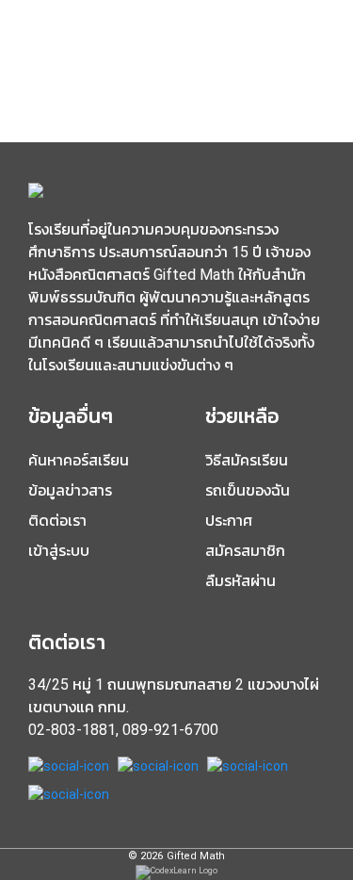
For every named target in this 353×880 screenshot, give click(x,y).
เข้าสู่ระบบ (58, 551)
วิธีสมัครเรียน (246, 460)
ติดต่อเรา (57, 521)
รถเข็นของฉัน (247, 490)
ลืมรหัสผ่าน (240, 581)
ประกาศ (228, 521)
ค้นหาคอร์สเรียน (78, 460)
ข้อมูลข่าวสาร (70, 490)
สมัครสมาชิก (245, 551)
